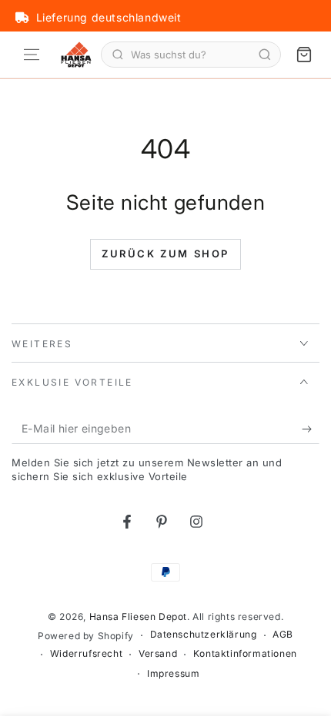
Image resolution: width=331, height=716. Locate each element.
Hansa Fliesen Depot (138, 616)
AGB (282, 634)
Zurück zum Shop (165, 253)
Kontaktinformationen (245, 653)
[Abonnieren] (310, 429)
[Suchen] (264, 54)
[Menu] (32, 54)
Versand (158, 653)
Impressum (173, 673)
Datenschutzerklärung (203, 634)
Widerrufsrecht (86, 653)
